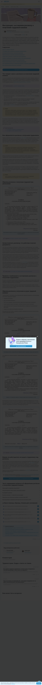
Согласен (38, 683)
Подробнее (13, 683)
